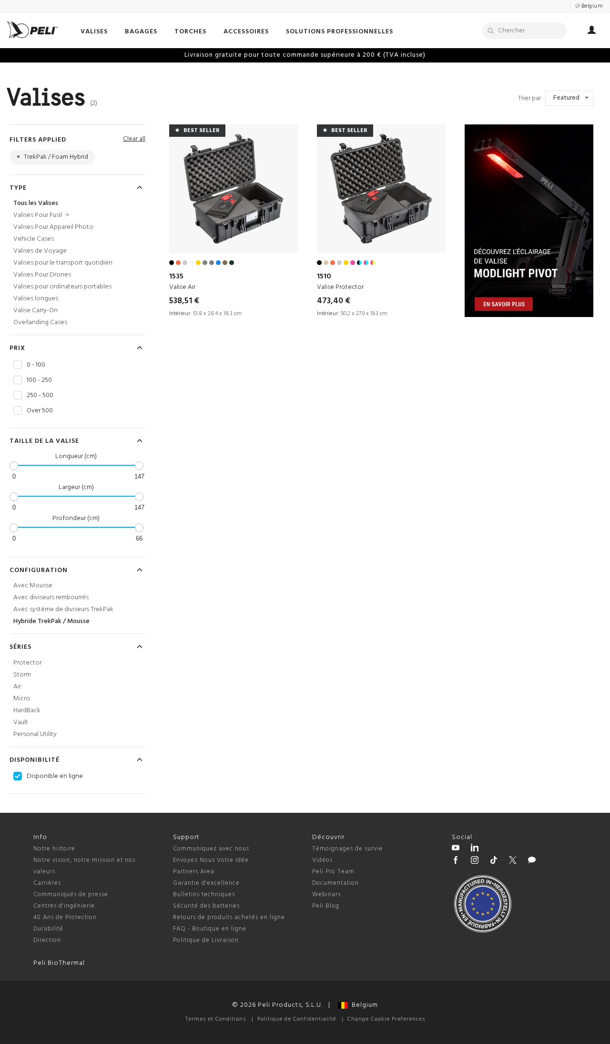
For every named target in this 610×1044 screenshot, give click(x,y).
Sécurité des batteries (206, 906)
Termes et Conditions (215, 1019)
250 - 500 (40, 395)
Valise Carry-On (35, 310)
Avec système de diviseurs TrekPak (63, 609)
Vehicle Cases (33, 239)
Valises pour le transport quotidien (62, 262)
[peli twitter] (513, 861)
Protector (27, 662)
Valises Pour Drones (42, 274)
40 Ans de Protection (65, 917)
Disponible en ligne (55, 776)
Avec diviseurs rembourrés (51, 597)
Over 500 (40, 411)
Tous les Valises (35, 203)
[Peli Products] (455, 861)
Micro (21, 698)
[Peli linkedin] (474, 849)
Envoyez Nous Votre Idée (211, 860)
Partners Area (193, 872)
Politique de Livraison (206, 940)
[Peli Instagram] (474, 861)
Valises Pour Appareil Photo (53, 227)
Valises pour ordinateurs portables (62, 286)
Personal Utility (35, 734)
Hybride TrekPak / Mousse (51, 621)
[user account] (592, 31)
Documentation (335, 883)
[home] (32, 29)
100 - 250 (39, 380)
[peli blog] (532, 861)
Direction (47, 940)
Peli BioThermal (59, 963)
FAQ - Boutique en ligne (209, 929)
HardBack (27, 710)
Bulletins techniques (204, 895)
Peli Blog (325, 906)
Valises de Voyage (40, 251)
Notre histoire (54, 849)
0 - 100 (36, 365)
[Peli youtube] (455, 849)
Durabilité (48, 929)
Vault (20, 722)
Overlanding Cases (40, 322)
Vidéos (322, 860)
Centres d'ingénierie (64, 906)
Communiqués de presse (70, 895)
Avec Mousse (32, 585)
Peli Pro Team (333, 872)
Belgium (363, 1005)
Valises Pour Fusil (41, 215)
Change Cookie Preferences (386, 1019)
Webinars (326, 895)
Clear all (134, 138)
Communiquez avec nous (211, 849)
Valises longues (35, 298)
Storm (22, 674)
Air (17, 686)
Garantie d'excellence (206, 883)
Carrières (47, 883)
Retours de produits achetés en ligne (229, 917)
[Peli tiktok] (494, 861)
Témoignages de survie (347, 849)
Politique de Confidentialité (296, 1019)
